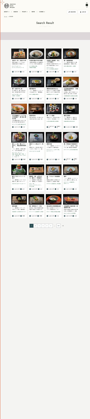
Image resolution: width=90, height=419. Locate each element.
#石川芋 (24, 124)
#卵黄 (33, 94)
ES (86, 5)
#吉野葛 (48, 94)
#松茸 (72, 96)
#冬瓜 (70, 121)
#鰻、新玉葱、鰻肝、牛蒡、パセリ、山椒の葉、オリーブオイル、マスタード (19, 155)
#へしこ (20, 152)
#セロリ (31, 151)
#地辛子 (56, 69)
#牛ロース (66, 183)
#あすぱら (14, 183)
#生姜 (41, 211)
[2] (63, 225)
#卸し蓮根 (66, 66)
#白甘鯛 (75, 96)
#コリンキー (67, 149)
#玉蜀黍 (56, 121)
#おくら (66, 213)
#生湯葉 (58, 183)
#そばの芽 (31, 186)
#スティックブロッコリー (35, 185)
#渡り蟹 (20, 124)
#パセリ (35, 151)
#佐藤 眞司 (52, 121)
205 (58, 225)
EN (87, 3)
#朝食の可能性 (32, 67)
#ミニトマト (32, 211)
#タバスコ (19, 183)
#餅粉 (74, 66)
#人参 (48, 121)
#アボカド (49, 183)
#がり (30, 94)
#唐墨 (59, 211)
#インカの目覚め (50, 69)
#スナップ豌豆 (50, 211)
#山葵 (57, 94)
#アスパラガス (50, 67)
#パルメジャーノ (50, 149)
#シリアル (14, 66)
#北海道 (55, 211)
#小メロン (53, 94)
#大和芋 (19, 211)
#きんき (70, 213)
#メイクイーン (50, 151)
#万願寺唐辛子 (67, 96)
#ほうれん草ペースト (17, 94)
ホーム (5, 16)
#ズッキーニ (67, 182)
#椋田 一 (71, 66)
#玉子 (73, 121)
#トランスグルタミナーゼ (18, 67)
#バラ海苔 (31, 66)
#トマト (19, 66)
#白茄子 (18, 95)
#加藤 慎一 (54, 183)
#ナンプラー (15, 152)
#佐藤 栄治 (75, 149)
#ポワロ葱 (57, 149)
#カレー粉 (31, 183)
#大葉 (35, 66)
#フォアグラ (15, 124)
